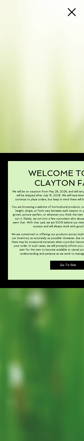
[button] (72, 12)
